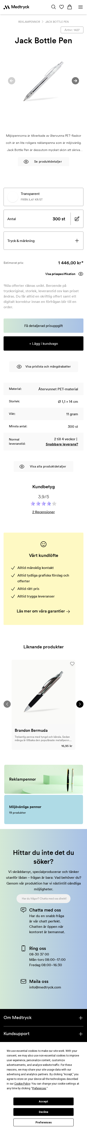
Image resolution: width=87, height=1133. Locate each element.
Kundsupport (16, 1033)
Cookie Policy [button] (22, 1083)
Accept (43, 1101)
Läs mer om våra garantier (41, 611)
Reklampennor (29, 21)
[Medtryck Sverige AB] (16, 7)
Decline (43, 1112)
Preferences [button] (39, 1088)
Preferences (43, 1122)
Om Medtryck (18, 1017)
